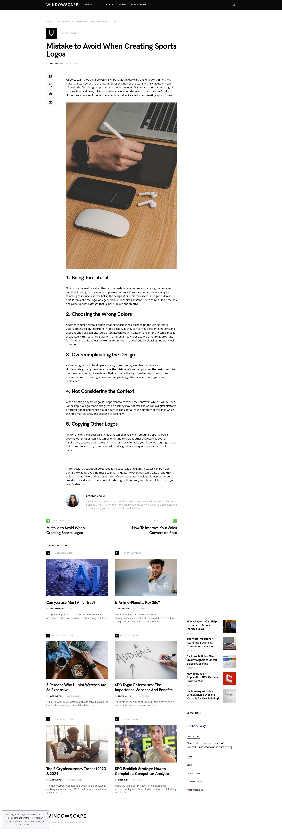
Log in (190, 765)
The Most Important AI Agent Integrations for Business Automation (200, 642)
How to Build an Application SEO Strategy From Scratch (202, 677)
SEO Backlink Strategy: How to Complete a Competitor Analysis (142, 771)
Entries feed (193, 773)
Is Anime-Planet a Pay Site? (137, 602)
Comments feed (195, 782)
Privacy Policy (197, 726)
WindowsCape (62, 4)
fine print (23, 817)
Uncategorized (63, 22)
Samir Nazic (123, 780)
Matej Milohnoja (57, 609)
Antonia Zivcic (56, 63)
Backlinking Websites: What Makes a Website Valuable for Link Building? (203, 694)
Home (48, 22)
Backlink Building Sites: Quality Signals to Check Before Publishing (202, 660)
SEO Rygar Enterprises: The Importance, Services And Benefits (143, 687)
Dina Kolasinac (124, 696)
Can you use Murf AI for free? (70, 602)
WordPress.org (195, 790)
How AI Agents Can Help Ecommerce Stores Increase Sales (202, 625)
